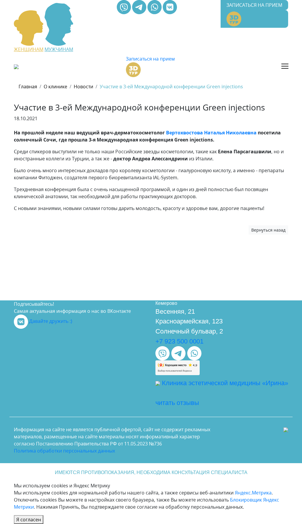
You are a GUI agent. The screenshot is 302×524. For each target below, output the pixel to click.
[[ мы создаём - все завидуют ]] (285, 429)
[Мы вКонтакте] (170, 6)
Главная (28, 86)
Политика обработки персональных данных (64, 450)
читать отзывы (177, 402)
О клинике (55, 86)
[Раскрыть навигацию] (285, 66)
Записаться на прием (254, 5)
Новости (83, 86)
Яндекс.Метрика (253, 492)
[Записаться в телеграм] (139, 6)
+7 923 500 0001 (179, 341)
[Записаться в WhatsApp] (155, 6)
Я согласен (28, 519)
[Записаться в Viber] (124, 6)
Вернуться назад (268, 230)
